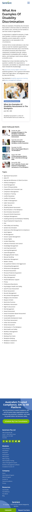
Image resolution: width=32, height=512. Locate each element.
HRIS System (5, 456)
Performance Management (11, 268)
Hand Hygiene (8, 232)
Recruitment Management (11, 295)
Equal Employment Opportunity (13, 221)
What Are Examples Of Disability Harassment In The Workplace (16, 106)
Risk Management (9, 309)
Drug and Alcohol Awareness (12, 214)
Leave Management (9, 252)
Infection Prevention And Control (13, 243)
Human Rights (8, 239)
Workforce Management (11, 331)
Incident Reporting (9, 241)
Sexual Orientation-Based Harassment (15, 313)
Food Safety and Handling (11, 225)
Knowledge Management (11, 246)
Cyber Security (8, 205)
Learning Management (10, 250)
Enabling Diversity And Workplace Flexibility (16, 218)
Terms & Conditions (7, 481)
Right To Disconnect (9, 307)
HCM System (5, 454)
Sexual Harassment (9, 311)
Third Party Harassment (10, 320)
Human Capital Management (12, 237)
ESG (5, 223)
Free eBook (5, 494)
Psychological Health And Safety (13, 286)
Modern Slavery (8, 261)
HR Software (5, 450)
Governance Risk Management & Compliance (17, 230)
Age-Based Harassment (10, 176)
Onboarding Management (11, 266)
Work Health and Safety (10, 329)
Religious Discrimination (11, 298)
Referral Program (6, 477)
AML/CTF (6, 178)
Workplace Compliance (10, 340)
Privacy (6, 282)
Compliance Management (11, 191)
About (3, 473)
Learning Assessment (10, 248)
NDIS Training (5, 458)
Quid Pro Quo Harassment (11, 289)
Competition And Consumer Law (13, 189)
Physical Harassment (10, 275)
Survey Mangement (9, 316)
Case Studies (5, 489)
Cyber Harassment (9, 203)
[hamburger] (28, 2)
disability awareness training (19, 78)
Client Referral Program (8, 475)
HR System (5, 452)
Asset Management (9, 185)
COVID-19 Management (10, 200)
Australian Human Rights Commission (15, 69)
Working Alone (8, 334)
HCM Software (6, 448)
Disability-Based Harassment (12, 207)
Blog (3, 496)
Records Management (10, 293)
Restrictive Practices (9, 302)
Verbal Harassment (9, 325)
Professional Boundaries (11, 284)
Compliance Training (10, 194)
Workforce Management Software (10, 464)
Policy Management (9, 277)
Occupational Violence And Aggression (15, 264)
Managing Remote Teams (11, 255)
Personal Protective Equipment (12, 273)
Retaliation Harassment (10, 304)
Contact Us (5, 479)
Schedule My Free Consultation (16, 421)
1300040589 (8, 510)
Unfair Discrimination (10, 322)
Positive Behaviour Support (11, 279)
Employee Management (10, 216)
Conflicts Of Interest (9, 198)
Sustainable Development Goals (13, 318)
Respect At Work (8, 300)
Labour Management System (9, 462)
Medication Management (11, 259)
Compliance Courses (7, 466)
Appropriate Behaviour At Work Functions (16, 180)
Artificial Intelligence (10, 182)
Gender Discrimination (10, 228)
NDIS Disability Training (8, 460)
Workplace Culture (9, 343)
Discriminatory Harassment (11, 212)
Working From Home (9, 336)
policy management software (13, 80)
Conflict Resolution (9, 196)
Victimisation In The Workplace (12, 327)
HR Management (8, 234)
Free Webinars (6, 491)
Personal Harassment (10, 270)
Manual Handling (9, 257)
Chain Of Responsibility (10, 187)
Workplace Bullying (9, 338)
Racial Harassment (9, 291)
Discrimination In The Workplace (13, 209)
